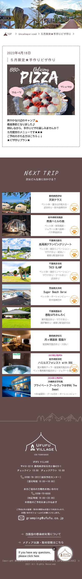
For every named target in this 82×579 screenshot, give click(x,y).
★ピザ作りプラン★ (18, 140)
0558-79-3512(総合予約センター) (43, 477)
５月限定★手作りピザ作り (56, 34)
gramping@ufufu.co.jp (45, 518)
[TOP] (5, 34)
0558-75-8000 (43, 493)
